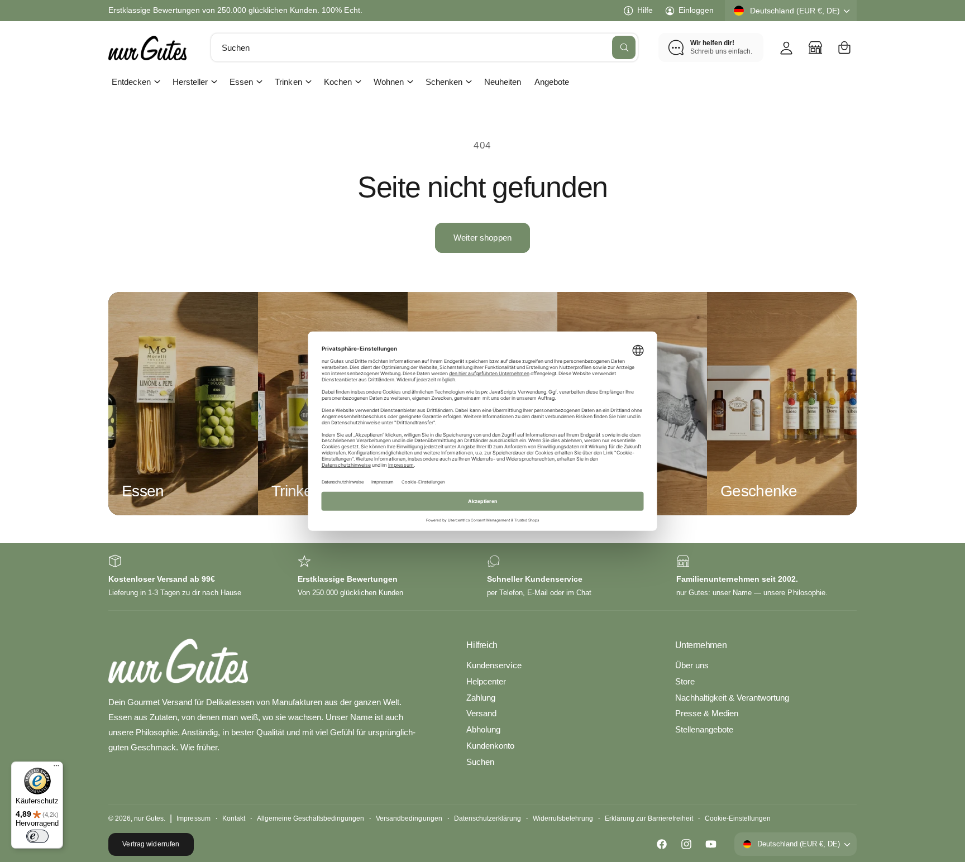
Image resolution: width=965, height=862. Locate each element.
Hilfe (645, 10)
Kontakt (233, 818)
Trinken (288, 82)
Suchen (480, 762)
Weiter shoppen (482, 237)
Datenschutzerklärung (487, 818)
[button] (844, 47)
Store (685, 681)
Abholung (483, 729)
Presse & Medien (706, 713)
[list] (482, 577)
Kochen (338, 82)
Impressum (193, 818)
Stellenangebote (704, 729)
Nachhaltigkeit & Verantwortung (732, 697)
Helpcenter (486, 681)
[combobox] (424, 47)
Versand (481, 713)
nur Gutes (149, 818)
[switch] (37, 836)
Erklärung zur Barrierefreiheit (648, 818)
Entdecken (131, 82)
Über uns (692, 665)
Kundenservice (493, 665)
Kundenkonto (490, 745)
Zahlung (480, 697)
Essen (241, 82)
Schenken (444, 82)
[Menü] (56, 768)
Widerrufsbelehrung (563, 818)
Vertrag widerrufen (150, 844)
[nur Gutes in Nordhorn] (815, 47)
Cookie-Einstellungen (738, 818)
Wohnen (389, 82)
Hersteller (190, 82)
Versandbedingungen (409, 818)
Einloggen (696, 10)
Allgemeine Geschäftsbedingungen (311, 818)
